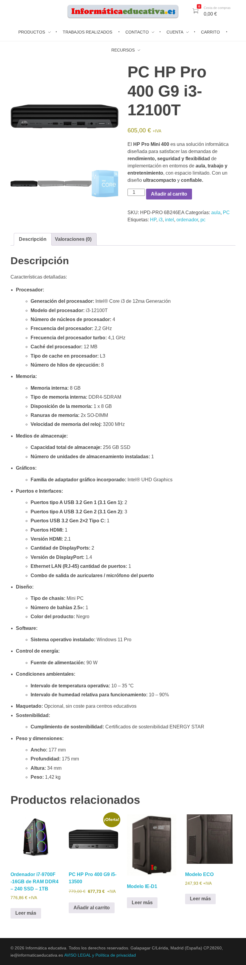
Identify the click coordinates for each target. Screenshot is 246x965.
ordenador (187, 219)
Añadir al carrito (169, 193)
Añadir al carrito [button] (92, 907)
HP (153, 219)
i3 (161, 219)
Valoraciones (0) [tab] (73, 239)
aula (215, 212)
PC (226, 212)
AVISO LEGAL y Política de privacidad (100, 955)
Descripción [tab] (32, 239)
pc (203, 219)
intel (169, 219)
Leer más (25, 913)
